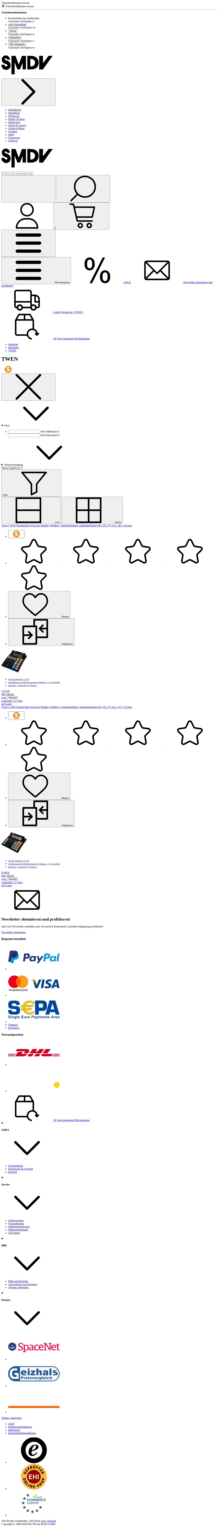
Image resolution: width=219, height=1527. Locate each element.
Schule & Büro (16, 128)
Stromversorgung (14, 464)
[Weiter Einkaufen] (28, 92)
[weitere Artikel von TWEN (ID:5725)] (16, 534)
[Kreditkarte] (34, 995)
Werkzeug (13, 116)
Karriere (12, 1172)
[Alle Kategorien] (28, 243)
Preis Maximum (49, 435)
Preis (7, 425)
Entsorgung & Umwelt (20, 1168)
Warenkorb (15, 37)
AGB (11, 1423)
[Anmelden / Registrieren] (27, 227)
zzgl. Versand (48, 1520)
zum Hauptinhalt (17, 24)
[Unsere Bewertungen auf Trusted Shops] (34, 1462)
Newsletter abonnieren (13, 932)
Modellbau (14, 113)
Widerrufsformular (18, 1229)
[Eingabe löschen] (28, 188)
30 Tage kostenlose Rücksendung (71, 338)
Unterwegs (14, 137)
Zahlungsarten (16, 1220)
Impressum (14, 1430)
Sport (11, 134)
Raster (117, 522)
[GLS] (34, 1091)
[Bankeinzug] (34, 1021)
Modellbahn (14, 109)
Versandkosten (16, 1223)
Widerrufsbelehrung (19, 1226)
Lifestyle (13, 140)
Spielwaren (14, 122)
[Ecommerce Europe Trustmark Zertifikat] (34, 1515)
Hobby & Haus (16, 119)
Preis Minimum (49, 431)
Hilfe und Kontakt (18, 1281)
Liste (57, 522)
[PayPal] (34, 968)
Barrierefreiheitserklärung (22, 1433)
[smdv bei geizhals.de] (34, 1385)
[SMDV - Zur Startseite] (27, 76)
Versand (13, 697)
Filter (5, 495)
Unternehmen (15, 1165)
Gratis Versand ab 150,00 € (68, 312)
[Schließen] (28, 387)
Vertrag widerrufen (18, 1287)
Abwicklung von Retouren (22, 1284)
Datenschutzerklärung (20, 1426)
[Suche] (83, 188)
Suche (13, 31)
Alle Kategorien (17, 44)
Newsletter (14, 1232)
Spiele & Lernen (17, 125)
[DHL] (34, 1064)
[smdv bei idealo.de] (34, 1412)
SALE (127, 282)
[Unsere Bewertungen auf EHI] (34, 1488)
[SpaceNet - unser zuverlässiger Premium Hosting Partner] (34, 1359)
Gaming (12, 131)
